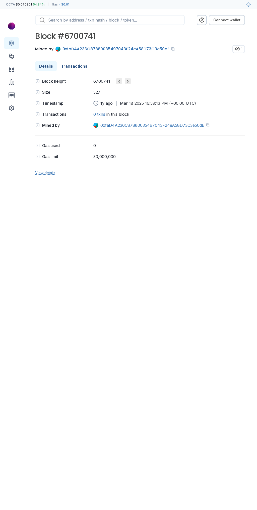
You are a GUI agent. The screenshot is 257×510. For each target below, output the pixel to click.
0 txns (99, 114)
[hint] (37, 81)
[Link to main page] (11, 26)
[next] (128, 81)
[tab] (46, 66)
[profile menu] (202, 20)
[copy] (173, 49)
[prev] (119, 81)
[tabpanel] (140, 126)
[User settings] (248, 4)
